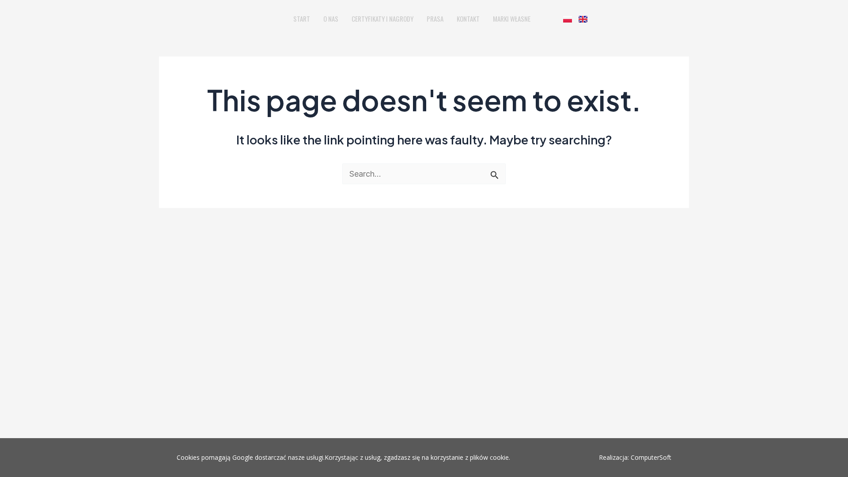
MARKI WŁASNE (511, 18)
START (301, 18)
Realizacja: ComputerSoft (635, 457)
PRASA (435, 18)
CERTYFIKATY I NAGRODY (382, 18)
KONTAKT (468, 18)
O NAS (330, 18)
